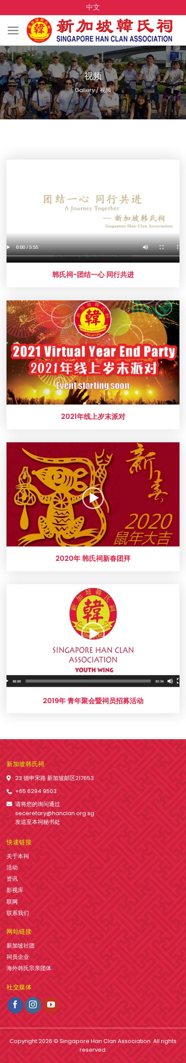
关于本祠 (17, 856)
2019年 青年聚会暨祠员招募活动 (93, 701)
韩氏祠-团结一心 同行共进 (93, 275)
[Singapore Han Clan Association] (99, 30)
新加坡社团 (20, 945)
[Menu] (12, 30)
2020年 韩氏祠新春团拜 (93, 558)
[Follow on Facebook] (15, 1005)
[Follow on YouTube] (51, 1005)
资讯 (12, 879)
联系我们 (17, 913)
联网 (12, 902)
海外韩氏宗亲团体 (28, 968)
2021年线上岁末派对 (93, 416)
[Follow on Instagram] (33, 1005)
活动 (12, 867)
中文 (93, 7)
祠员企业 (17, 957)
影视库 (14, 890)
